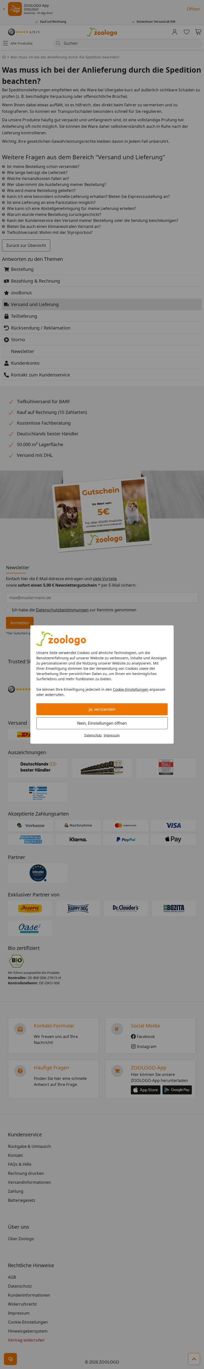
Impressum (112, 735)
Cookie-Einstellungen (130, 689)
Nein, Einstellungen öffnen (102, 723)
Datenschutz (93, 735)
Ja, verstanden (102, 709)
